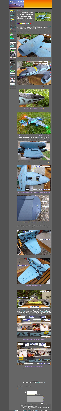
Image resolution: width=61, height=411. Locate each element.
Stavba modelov (13, 27)
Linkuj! (44, 382)
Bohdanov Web (12, 61)
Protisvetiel (39, 137)
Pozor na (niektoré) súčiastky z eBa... (12, 15)
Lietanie (13, 24)
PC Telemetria (23, 311)
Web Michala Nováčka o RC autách (13, 63)
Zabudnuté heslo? (12, 46)
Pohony (13, 26)
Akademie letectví (13, 30)
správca (15, 410)
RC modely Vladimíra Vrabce (12, 77)
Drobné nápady (13, 21)
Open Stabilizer (13, 25)
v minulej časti (49, 26)
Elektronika (13, 22)
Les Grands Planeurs (12, 79)
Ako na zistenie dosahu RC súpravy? (13, 18)
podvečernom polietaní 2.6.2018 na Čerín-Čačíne (33, 138)
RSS (10, 35)
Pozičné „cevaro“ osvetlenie (45, 311)
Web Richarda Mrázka (12, 59)
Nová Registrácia (12, 45)
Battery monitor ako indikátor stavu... (12, 11)
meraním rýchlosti (22, 310)
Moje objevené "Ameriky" (12, 66)
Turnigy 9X (13, 28)
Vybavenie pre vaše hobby (12, 69)
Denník (13, 20)
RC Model (11, 72)
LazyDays (29, 410)
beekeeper (36, 410)
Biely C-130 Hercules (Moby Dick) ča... (12, 16)
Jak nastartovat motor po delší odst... (12, 13)
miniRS (25, 410)
